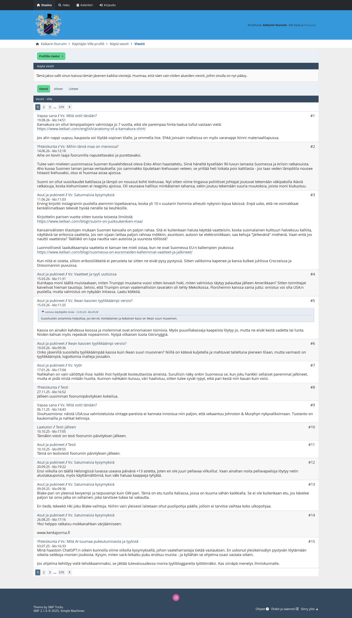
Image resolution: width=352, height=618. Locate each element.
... (54, 107)
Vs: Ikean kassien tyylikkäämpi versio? (100, 300)
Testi (64, 387)
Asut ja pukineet (51, 194)
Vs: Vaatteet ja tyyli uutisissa (92, 274)
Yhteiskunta (47, 146)
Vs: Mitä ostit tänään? (78, 115)
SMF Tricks (55, 607)
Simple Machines (72, 611)
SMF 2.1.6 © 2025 (46, 611)
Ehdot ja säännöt (283, 609)
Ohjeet (261, 609)
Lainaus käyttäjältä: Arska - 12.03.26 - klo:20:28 (71, 312)
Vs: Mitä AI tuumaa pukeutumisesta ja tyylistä (99, 541)
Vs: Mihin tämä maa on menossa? (89, 146)
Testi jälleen (66, 427)
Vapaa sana (47, 115)
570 (61, 107)
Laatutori (44, 427)
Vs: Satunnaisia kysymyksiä (91, 194)
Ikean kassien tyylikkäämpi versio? (97, 343)
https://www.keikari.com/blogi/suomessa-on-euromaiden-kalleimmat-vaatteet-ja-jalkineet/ (114, 252)
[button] (51, 56)
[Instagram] (176, 597)
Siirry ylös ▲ (310, 609)
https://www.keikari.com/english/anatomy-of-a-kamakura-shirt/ (91, 128)
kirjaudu (310, 25)
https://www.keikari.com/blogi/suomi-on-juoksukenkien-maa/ (90, 221)
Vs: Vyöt (75, 365)
